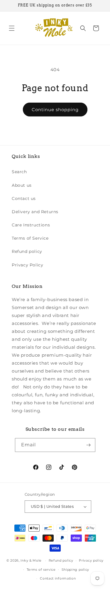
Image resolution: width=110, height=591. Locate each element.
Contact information (58, 578)
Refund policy (27, 251)
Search (19, 171)
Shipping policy (75, 569)
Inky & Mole (31, 560)
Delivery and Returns (35, 211)
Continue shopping (55, 109)
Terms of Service (30, 238)
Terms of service (41, 569)
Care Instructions (31, 225)
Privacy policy (91, 560)
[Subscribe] (88, 445)
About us (22, 185)
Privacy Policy (27, 265)
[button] (11, 28)
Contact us (24, 198)
